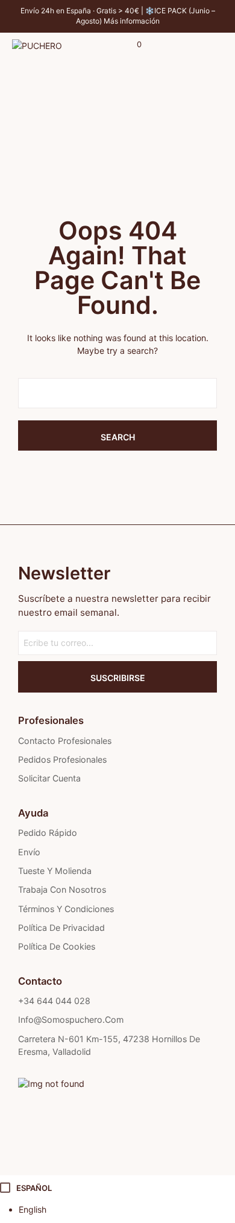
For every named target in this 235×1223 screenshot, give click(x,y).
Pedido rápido (47, 832)
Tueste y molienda (55, 871)
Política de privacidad (61, 927)
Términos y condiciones (66, 909)
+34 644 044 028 (54, 1001)
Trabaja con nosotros (62, 889)
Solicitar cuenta (49, 778)
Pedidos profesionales (62, 759)
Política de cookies (56, 946)
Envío (29, 852)
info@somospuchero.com (71, 1019)
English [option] (32, 1209)
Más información (132, 20)
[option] (127, 1209)
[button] (131, 45)
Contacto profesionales (64, 740)
